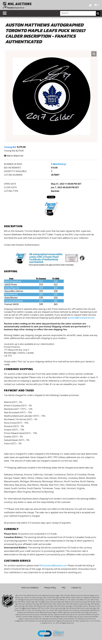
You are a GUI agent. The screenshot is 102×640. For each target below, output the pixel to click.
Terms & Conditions (29, 587)
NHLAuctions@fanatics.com (53, 565)
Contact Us (76, 587)
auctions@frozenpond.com (81, 317)
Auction (55, 191)
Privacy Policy (50, 587)
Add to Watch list (14, 155)
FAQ (63, 587)
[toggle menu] (4, 13)
